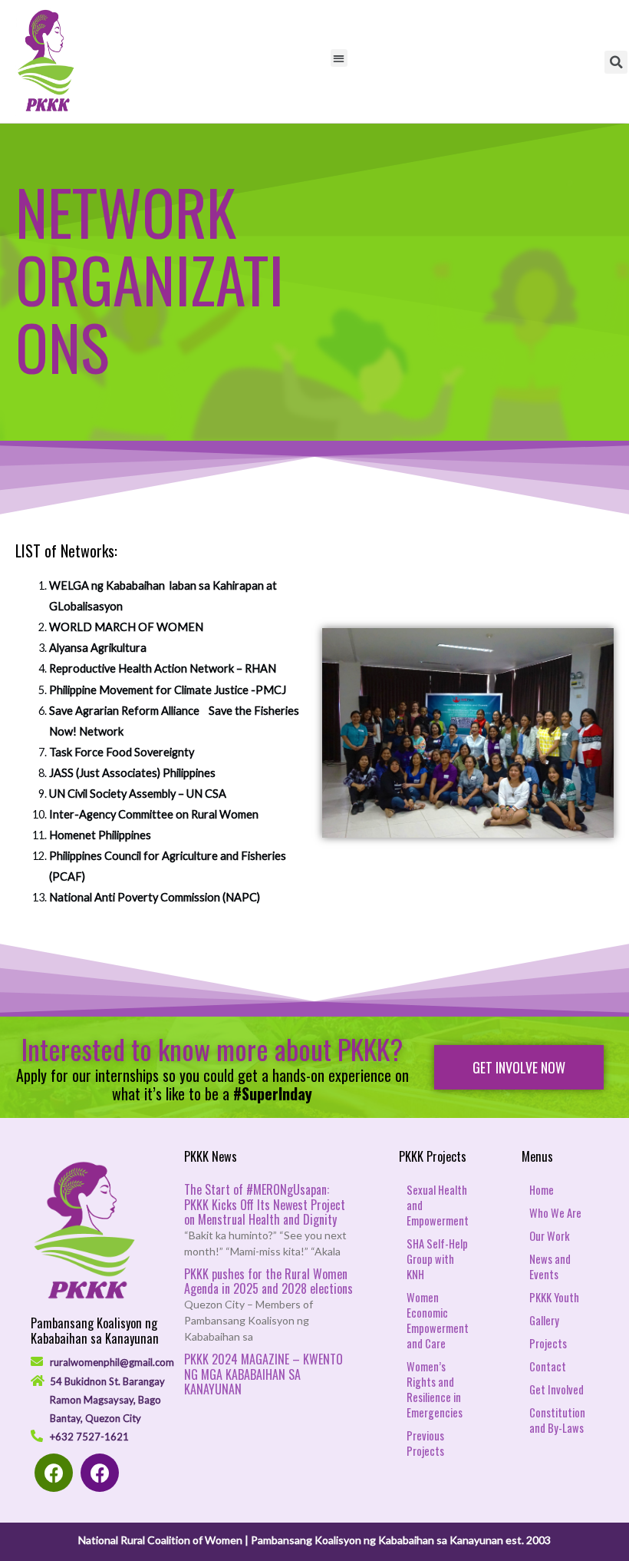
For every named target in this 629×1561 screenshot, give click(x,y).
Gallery (544, 1320)
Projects (548, 1343)
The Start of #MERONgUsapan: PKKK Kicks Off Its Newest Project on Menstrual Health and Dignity (264, 1204)
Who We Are (555, 1213)
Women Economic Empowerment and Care (438, 1320)
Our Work (549, 1236)
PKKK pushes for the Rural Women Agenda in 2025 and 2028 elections (268, 1281)
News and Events (550, 1266)
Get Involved (556, 1389)
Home (541, 1190)
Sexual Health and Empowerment (438, 1205)
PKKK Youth (554, 1297)
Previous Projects (425, 1443)
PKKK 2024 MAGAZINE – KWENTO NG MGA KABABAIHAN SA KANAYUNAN (263, 1373)
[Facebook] (54, 1473)
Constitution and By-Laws (557, 1420)
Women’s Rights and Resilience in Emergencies (435, 1389)
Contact (547, 1366)
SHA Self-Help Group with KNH (437, 1258)
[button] (519, 1067)
